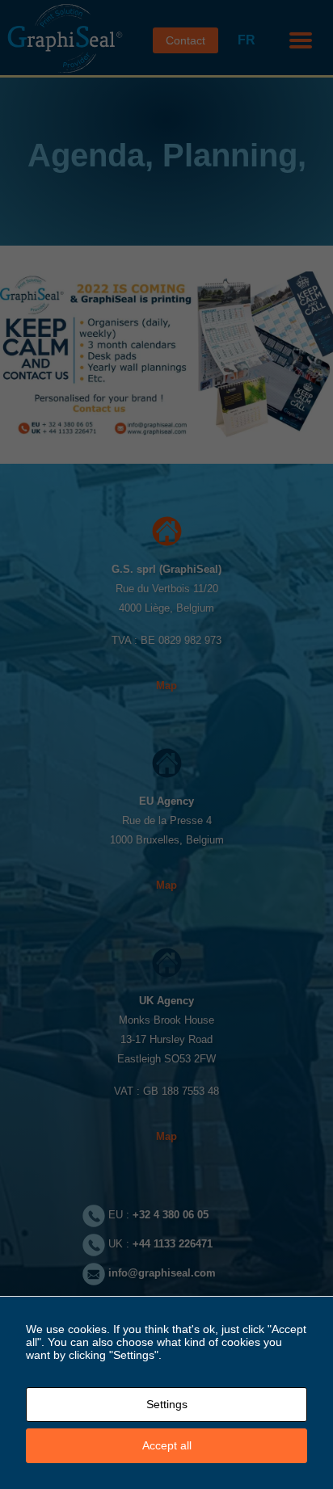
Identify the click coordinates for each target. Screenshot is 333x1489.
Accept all (167, 1445)
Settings (167, 1404)
